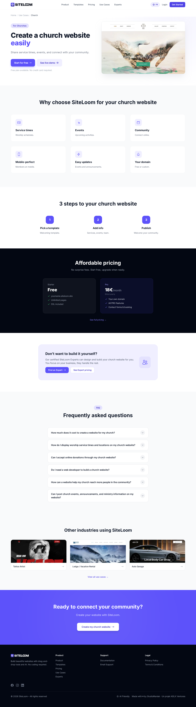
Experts (118, 4)
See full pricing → (98, 320)
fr (157, 4)
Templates (78, 4)
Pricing (91, 4)
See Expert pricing (82, 370)
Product (65, 4)
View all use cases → (98, 577)
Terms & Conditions (154, 664)
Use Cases (104, 4)
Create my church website (96, 626)
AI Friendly (125, 696)
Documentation (107, 660)
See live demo (47, 62)
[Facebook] (12, 685)
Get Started (177, 4)
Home (13, 15)
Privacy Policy (151, 660)
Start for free (21, 62)
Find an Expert (55, 370)
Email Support (106, 664)
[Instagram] (17, 685)
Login (164, 4)
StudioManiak (153, 696)
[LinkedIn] (22, 685)
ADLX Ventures (178, 696)
